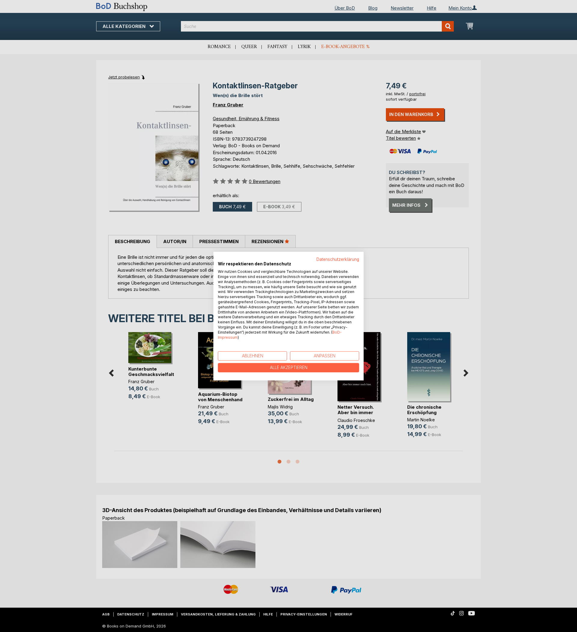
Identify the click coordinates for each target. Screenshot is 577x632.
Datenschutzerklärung (337, 259)
